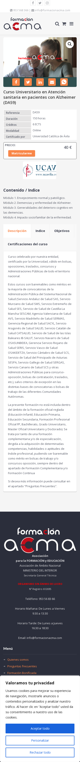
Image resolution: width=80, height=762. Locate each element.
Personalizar (40, 740)
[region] (40, 719)
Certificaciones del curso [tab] (28, 244)
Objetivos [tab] (62, 231)
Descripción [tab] (17, 231)
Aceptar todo (40, 728)
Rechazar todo (40, 752)
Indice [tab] (40, 231)
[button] (70, 44)
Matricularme (22, 153)
